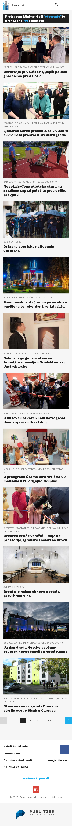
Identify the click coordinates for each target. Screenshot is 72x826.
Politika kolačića (15, 767)
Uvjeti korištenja (15, 746)
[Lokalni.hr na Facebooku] (64, 749)
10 (49, 720)
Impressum (11, 753)
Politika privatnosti (17, 760)
